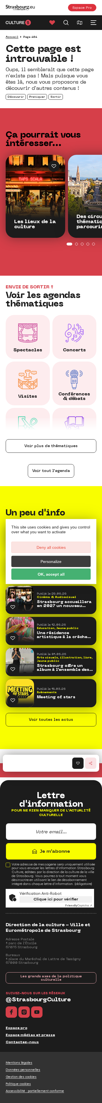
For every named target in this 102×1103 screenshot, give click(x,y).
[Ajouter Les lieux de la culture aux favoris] (54, 166)
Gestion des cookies (21, 1077)
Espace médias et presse (30, 1035)
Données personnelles (23, 1070)
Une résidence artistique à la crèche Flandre (62, 635)
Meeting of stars (56, 697)
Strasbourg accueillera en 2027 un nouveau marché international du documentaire (65, 604)
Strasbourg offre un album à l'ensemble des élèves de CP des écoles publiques (64, 668)
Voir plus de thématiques (51, 445)
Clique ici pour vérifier (55, 899)
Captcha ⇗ (78, 905)
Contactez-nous (22, 1042)
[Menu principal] (93, 22)
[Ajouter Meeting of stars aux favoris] (12, 700)
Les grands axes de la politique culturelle (51, 978)
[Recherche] (66, 22)
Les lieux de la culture (35, 224)
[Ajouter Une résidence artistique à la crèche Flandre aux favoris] (12, 638)
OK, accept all (51, 574)
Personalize (51, 561)
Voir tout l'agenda (51, 470)
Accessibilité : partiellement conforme (35, 1091)
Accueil (12, 37)
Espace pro (16, 1028)
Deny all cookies (51, 547)
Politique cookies (18, 1084)
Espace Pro (82, 7)
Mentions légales (19, 1063)
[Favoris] (52, 22)
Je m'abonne (55, 851)
